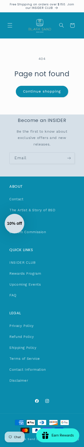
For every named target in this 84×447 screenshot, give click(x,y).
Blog (13, 221)
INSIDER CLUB (22, 262)
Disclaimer (18, 380)
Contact (16, 199)
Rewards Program (25, 273)
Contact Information (27, 369)
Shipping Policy (22, 348)
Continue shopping (42, 91)
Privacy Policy (21, 326)
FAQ (13, 295)
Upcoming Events (25, 284)
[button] (9, 25)
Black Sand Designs (33, 439)
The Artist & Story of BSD (32, 210)
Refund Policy (21, 337)
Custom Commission (27, 232)
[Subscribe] (69, 158)
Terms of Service (24, 359)
